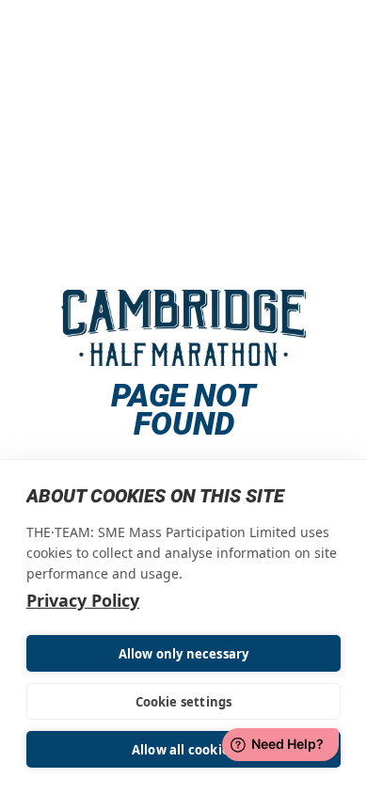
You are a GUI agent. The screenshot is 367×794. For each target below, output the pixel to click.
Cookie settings (184, 701)
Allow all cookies (183, 749)
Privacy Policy (82, 600)
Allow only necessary (184, 653)
